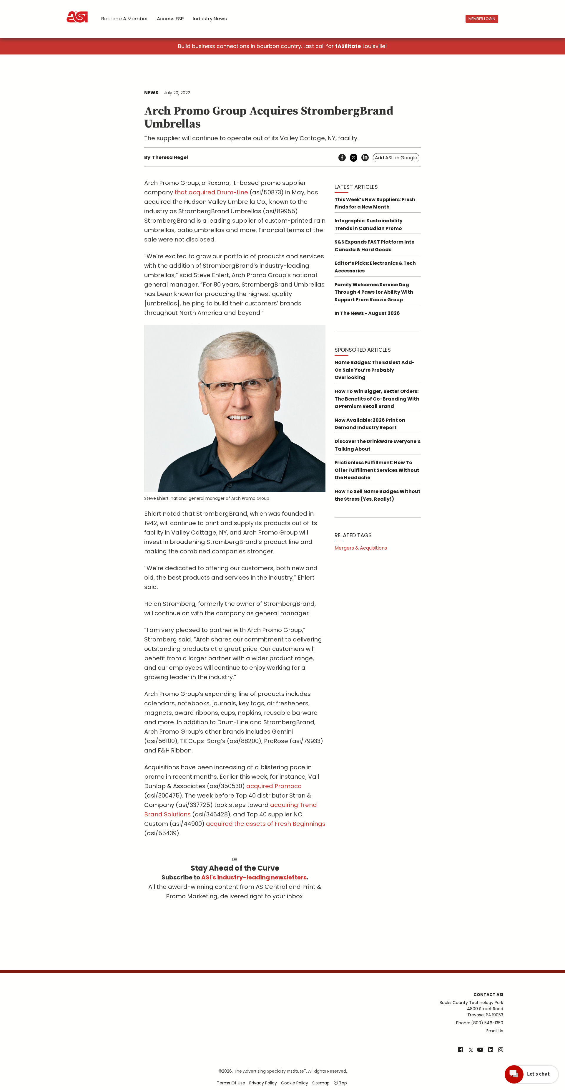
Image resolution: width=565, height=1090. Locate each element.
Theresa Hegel (170, 157)
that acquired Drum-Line (211, 192)
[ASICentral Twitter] (470, 1050)
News (151, 92)
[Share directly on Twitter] (353, 158)
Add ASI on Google (396, 157)
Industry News (210, 18)
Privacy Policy (263, 1083)
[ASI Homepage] (77, 11)
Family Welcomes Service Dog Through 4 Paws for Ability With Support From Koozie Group (374, 292)
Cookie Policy (294, 1083)
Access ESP (170, 18)
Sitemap (321, 1083)
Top (342, 1083)
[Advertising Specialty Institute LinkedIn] (490, 1050)
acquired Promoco (274, 786)
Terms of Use (231, 1083)
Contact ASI (488, 995)
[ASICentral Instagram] (500, 1050)
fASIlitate (348, 46)
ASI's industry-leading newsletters (254, 877)
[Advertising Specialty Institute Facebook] (460, 1050)
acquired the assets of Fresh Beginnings (265, 824)
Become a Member (124, 18)
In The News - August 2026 (367, 313)
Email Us (494, 1031)
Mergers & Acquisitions (361, 548)
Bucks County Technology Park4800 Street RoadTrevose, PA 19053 (471, 1009)
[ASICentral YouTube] (480, 1050)
